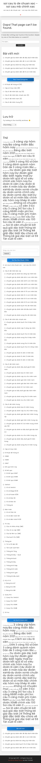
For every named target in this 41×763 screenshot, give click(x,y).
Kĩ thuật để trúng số (12, 84)
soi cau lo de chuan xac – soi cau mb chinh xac (20, 5)
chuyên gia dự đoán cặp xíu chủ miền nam (21, 376)
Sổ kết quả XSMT (12, 473)
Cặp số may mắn (11, 88)
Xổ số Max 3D (10, 498)
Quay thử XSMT (11, 601)
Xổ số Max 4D (11, 502)
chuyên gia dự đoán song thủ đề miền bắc (21, 315)
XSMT (7, 463)
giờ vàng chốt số (8, 203)
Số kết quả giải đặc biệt (19, 226)
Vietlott (7, 485)
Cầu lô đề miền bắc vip (13, 91)
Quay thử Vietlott (12, 597)
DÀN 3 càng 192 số (21, 161)
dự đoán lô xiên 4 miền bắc (19, 185)
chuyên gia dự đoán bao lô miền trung (20, 407)
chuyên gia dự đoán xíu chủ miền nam (20, 400)
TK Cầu (7, 524)
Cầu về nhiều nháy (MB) (14, 526)
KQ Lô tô (8, 580)
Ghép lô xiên (28, 200)
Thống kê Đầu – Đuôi (13, 555)
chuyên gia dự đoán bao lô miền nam (19, 373)
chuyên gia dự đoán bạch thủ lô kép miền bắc (21, 68)
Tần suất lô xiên (12, 238)
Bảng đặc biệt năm (8, 151)
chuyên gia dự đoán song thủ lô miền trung (21, 445)
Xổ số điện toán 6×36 (13, 519)
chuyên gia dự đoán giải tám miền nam (20, 380)
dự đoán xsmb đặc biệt (18, 195)
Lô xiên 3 (24, 206)
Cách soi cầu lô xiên (19, 157)
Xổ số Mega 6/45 (12, 491)
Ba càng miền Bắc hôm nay (18, 146)
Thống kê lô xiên (12, 569)
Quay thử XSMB (11, 608)
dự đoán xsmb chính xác (19, 192)
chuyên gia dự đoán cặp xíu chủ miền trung (21, 411)
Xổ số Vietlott (11, 487)
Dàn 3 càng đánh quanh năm (20, 163)
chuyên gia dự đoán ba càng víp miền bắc (20, 65)
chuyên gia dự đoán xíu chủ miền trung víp (21, 435)
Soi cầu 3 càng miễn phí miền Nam (19, 213)
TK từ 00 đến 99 (12, 544)
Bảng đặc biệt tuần (21, 153)
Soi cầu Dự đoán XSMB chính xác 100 (19, 218)
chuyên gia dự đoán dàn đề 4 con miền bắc (20, 61)
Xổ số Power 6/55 (12, 494)
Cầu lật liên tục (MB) (13, 533)
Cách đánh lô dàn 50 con (16, 159)
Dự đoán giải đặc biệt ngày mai (18, 174)
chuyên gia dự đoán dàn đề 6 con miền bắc (21, 281)
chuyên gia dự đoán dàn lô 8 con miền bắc (21, 302)
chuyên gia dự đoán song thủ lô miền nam (21, 396)
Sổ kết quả (8, 470)
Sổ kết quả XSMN (12, 477)
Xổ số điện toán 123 (13, 516)
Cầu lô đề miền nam (12, 99)
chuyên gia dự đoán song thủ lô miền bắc (21, 343)
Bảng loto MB (10, 590)
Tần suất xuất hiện (12, 548)
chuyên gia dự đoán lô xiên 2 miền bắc (20, 353)
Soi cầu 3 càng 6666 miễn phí (18, 210)
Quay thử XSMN (11, 604)
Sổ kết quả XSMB (12, 480)
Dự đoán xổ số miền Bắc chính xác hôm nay (20, 197)
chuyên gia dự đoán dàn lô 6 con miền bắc (21, 299)
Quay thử (8, 595)
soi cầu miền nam (29, 222)
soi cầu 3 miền (15, 217)
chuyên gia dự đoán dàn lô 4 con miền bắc (21, 295)
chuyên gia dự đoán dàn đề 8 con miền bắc (20, 72)
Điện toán (8, 509)
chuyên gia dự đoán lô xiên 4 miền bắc (20, 360)
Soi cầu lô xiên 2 (13, 222)
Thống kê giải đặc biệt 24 (19, 229)
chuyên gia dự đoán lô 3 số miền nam (19, 387)
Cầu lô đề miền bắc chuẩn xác (15, 95)
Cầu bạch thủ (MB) (13, 537)
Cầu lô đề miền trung (12, 102)
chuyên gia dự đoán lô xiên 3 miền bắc (20, 356)
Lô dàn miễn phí (14, 206)
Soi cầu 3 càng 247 (19, 207)
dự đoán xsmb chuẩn (24, 189)
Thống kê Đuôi (11, 558)
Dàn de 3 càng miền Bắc (18, 167)
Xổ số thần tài (11, 512)
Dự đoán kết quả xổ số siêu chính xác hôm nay (18, 178)
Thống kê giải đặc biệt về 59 (20, 236)
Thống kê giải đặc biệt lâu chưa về (20, 231)
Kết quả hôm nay (11, 467)
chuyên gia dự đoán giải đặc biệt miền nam (21, 383)
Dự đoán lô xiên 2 (17, 182)
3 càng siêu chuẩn (8, 142)
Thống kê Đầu (11, 562)
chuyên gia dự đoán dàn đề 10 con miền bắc (22, 288)
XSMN (7, 460)
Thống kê (9, 505)
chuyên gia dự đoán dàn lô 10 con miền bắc (21, 291)
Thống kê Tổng (11, 551)
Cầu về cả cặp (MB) (13, 530)
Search (6, 253)
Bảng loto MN (10, 587)
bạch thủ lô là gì (33, 148)
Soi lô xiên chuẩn (17, 225)
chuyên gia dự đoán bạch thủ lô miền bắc (21, 334)
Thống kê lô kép (11, 565)
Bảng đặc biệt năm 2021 (17, 152)
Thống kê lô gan (12, 573)
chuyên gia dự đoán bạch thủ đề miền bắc (21, 306)
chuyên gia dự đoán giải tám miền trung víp (22, 420)
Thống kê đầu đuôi (12, 576)
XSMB (7, 456)
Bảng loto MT (10, 583)
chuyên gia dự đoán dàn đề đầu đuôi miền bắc (21, 58)
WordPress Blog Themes (15, 760)
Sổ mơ (7, 612)
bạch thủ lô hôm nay (21, 148)
